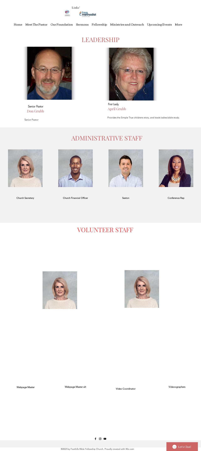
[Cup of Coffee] (87, 13)
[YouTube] (104, 438)
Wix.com (129, 449)
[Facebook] (95, 438)
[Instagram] (100, 438)
